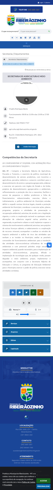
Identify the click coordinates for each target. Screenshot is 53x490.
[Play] (23, 302)
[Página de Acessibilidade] (39, 38)
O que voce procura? (10, 31)
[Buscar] (49, 31)
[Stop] (29, 302)
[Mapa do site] (34, 38)
